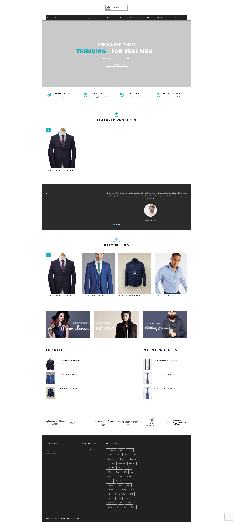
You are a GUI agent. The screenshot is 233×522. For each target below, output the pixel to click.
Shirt (131, 494)
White (110, 507)
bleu (118, 455)
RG (109, 494)
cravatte (111, 468)
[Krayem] (116, 7)
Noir (128, 485)
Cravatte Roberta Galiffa (166, 374)
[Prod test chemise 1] (171, 273)
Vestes (133, 18)
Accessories (59, 18)
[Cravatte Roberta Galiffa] (147, 378)
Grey (117, 472)
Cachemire (111, 459)
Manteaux (124, 18)
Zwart (133, 507)
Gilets (79, 18)
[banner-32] (116, 324)
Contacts (173, 18)
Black (121, 450)
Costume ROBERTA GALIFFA (95, 296)
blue (125, 455)
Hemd (110, 476)
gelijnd (128, 468)
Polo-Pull (141, 18)
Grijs (125, 472)
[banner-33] (165, 324)
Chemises (96, 18)
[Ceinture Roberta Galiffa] (147, 364)
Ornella (110, 490)
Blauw (110, 455)
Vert (121, 503)
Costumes (70, 18)
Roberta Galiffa (120, 494)
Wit (118, 507)
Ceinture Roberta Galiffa (165, 360)
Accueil (49, 18)
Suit (119, 498)
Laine (110, 481)
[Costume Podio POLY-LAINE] (62, 148)
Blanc (130, 450)
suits (126, 498)
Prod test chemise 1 (165, 296)
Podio (132, 490)
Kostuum (130, 476)
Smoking (111, 498)
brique (134, 455)
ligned (118, 481)
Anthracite (111, 450)
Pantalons (114, 18)
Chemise (122, 459)
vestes (129, 503)
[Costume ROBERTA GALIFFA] (98, 273)
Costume (111, 463)
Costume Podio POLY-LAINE (59, 170)
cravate (132, 463)
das (119, 468)
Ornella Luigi (122, 490)
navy (120, 485)
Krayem (56, 518)
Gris (132, 472)
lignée (127, 481)
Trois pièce (111, 503)
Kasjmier (119, 476)
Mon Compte (162, 18)
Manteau (111, 485)
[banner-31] (68, 324)
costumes (121, 463)
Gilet (109, 472)
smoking (87, 18)
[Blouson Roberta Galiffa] (134, 273)
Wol (125, 507)
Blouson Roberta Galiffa (131, 296)
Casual (105, 18)
